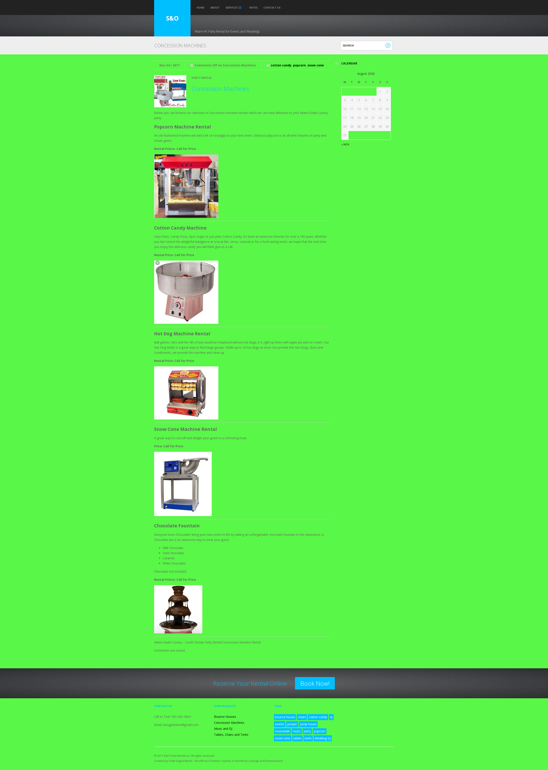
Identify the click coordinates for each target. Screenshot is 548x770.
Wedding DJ (323, 738)
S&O (172, 18)
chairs (302, 717)
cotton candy (281, 65)
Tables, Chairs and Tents (231, 735)
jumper (292, 724)
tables (297, 738)
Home (200, 7)
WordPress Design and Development (259, 761)
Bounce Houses (225, 717)
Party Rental (202, 78)
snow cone (315, 65)
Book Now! (314, 683)
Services (232, 7)
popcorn (299, 65)
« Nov (345, 144)
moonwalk (282, 731)
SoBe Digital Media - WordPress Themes (194, 761)
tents (308, 738)
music (297, 731)
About (215, 7)
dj (331, 717)
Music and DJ (223, 729)
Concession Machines (220, 88)
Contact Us (272, 7)
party (307, 731)
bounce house (285, 717)
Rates (253, 7)
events (279, 724)
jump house (308, 724)
